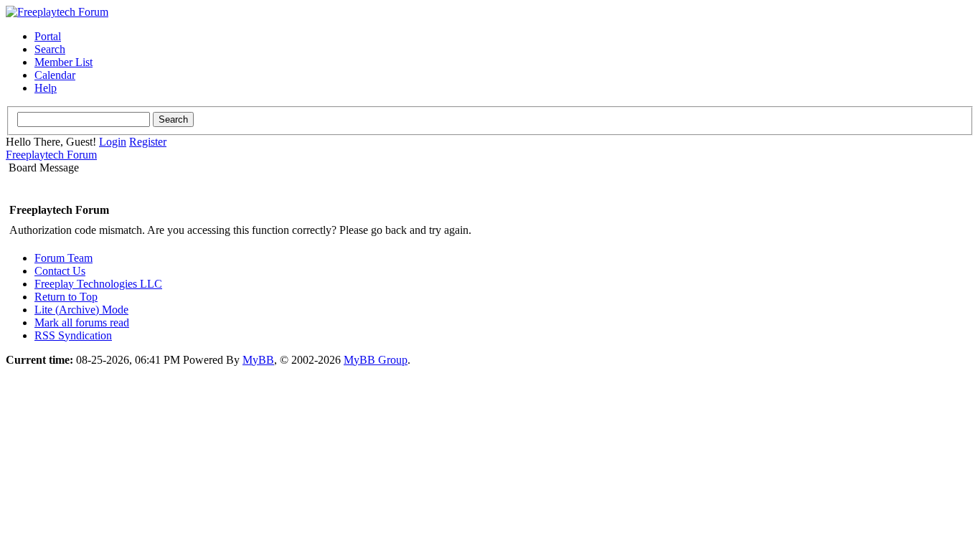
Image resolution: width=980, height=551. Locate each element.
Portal (47, 36)
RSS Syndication (73, 335)
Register (147, 142)
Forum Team (63, 258)
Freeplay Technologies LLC (98, 284)
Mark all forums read (81, 322)
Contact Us (59, 271)
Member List (63, 62)
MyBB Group (375, 360)
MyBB (258, 360)
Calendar (54, 75)
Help (45, 88)
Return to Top (66, 297)
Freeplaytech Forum (51, 155)
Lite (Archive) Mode (81, 309)
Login (112, 142)
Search (49, 49)
